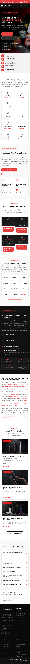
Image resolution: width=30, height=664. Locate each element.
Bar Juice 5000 (20, 615)
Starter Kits (5, 639)
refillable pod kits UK (22, 398)
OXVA (14, 403)
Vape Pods (5, 648)
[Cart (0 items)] (24, 5)
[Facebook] (2, 633)
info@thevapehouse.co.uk (6, 629)
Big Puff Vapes (7, 49)
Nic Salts (5, 43)
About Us (19, 639)
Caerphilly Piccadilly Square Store (21, 655)
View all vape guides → (15, 533)
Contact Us (19, 642)
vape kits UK (10, 384)
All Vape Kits (5, 653)
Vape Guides (20, 648)
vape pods (7, 386)
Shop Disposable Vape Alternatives (11, 173)
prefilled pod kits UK (14, 396)
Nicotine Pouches (18, 46)
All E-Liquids (20, 620)
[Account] (21, 5)
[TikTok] (9, 633)
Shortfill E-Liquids (7, 46)
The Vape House (16, 659)
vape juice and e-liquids (20, 384)
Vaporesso (19, 403)
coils (11, 386)
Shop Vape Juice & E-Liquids (9, 38)
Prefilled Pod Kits (6, 644)
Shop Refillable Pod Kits (8, 169)
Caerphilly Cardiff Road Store (22, 651)
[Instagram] (6, 633)
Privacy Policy (20, 646)
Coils (4, 651)
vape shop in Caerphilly (11, 416)
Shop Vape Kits (6, 33)
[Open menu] (27, 6)
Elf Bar (6, 405)
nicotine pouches (19, 386)
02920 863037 (4, 628)
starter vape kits (15, 394)
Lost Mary (25, 403)
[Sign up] (26, 600)
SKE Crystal (14, 405)
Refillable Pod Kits (14, 43)
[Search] (18, 5)
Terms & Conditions (21, 644)
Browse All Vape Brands (15, 301)
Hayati (3, 405)
